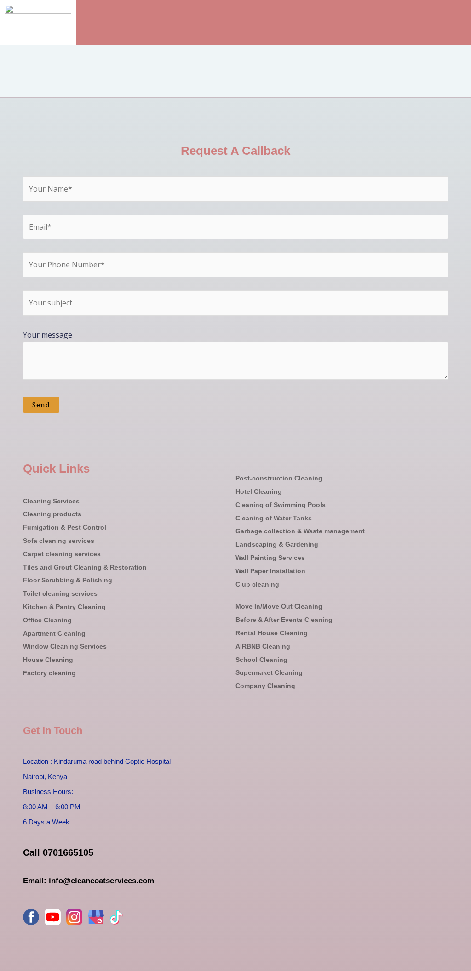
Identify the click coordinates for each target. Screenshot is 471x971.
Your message (47, 335)
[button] (459, 29)
